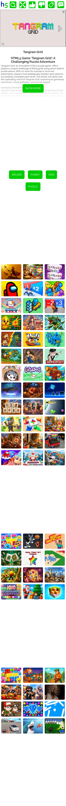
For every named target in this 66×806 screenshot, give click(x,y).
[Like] (32, 4)
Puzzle (33, 186)
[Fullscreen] (22, 4)
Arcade (17, 174)
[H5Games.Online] (4, 4)
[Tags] (51, 4)
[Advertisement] (33, 132)
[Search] (13, 4)
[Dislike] (41, 4)
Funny (35, 174)
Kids (51, 174)
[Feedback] (60, 4)
